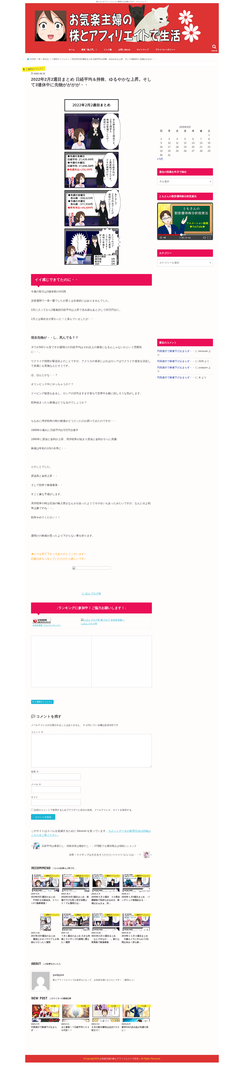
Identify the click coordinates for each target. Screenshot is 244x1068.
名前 (35, 771)
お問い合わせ (124, 49)
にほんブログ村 (89, 623)
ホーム (72, 49)
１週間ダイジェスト (43, 702)
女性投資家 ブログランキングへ (47, 625)
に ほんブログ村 (91, 593)
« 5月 (160, 159)
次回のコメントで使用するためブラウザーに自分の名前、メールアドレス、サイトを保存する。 (84, 810)
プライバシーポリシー (165, 49)
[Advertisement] (61, 661)
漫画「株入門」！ (89, 49)
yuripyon (58, 974)
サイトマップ (143, 49)
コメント (37, 732)
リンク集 (108, 49)
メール (36, 784)
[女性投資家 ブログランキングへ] (42, 621)
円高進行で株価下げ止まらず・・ (176, 351)
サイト (34, 797)
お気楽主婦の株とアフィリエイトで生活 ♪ (120, 1058)
